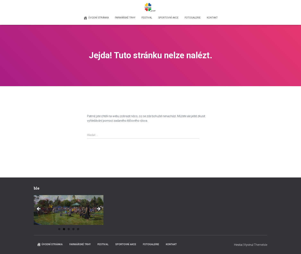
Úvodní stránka (98, 17)
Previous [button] (39, 209)
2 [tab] (64, 229)
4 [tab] (73, 229)
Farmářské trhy (125, 17)
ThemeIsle (260, 244)
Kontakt (212, 17)
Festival (146, 17)
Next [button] (98, 209)
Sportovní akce (168, 17)
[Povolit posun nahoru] (293, 246)
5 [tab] (78, 229)
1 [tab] (59, 229)
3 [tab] (69, 229)
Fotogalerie (193, 17)
